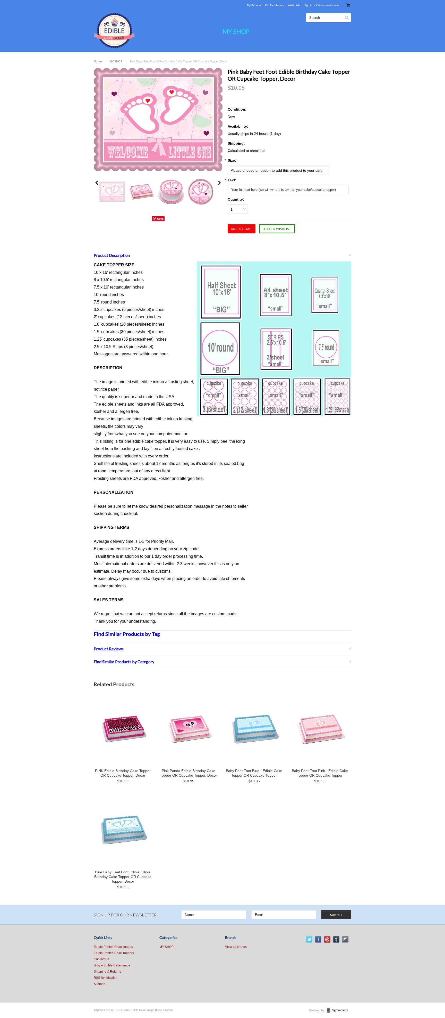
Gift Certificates (274, 5)
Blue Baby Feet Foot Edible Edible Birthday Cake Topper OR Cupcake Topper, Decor (122, 876)
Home (98, 61)
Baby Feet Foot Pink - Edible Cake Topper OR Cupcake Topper (320, 773)
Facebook (318, 939)
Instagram (345, 939)
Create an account (327, 5)
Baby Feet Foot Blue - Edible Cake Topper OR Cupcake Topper (254, 773)
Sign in (308, 5)
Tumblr (336, 939)
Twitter (309, 939)
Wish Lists (294, 5)
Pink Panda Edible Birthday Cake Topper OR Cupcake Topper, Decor (188, 773)
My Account (254, 5)
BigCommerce (339, 1010)
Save (160, 218)
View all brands (236, 947)
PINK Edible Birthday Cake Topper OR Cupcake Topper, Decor (123, 773)
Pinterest (327, 939)
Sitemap (99, 984)
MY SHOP (236, 31)
